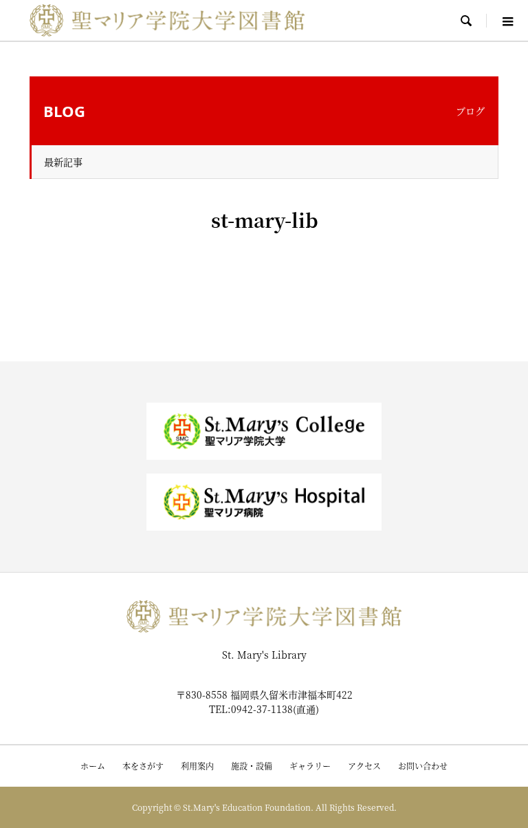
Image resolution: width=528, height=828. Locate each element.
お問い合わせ (423, 766)
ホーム (92, 766)
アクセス (364, 766)
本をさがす (143, 766)
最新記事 (63, 162)
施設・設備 (251, 766)
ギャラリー (310, 766)
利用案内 (197, 766)
